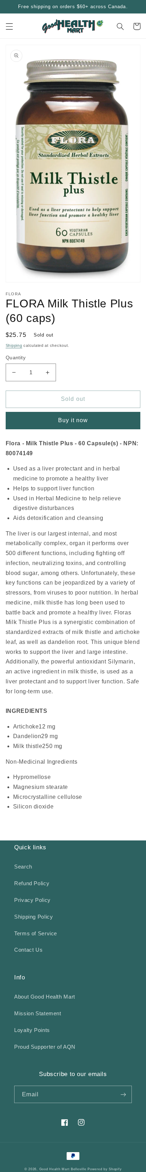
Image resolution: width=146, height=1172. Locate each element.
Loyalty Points (32, 1030)
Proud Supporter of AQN (44, 1047)
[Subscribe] (123, 1094)
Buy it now (73, 420)
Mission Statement (37, 1013)
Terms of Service (35, 933)
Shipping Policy (33, 917)
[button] (9, 26)
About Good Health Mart (44, 997)
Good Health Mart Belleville (62, 1169)
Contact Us (28, 950)
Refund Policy (31, 883)
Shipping (14, 345)
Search (23, 867)
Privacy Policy (32, 900)
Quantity (16, 357)
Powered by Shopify (105, 1169)
